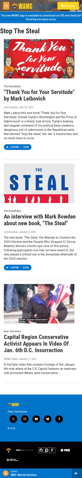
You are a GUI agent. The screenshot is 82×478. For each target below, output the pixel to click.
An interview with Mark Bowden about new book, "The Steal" (40, 220)
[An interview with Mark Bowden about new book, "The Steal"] (39, 183)
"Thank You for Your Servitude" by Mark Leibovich (39, 95)
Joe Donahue (11, 107)
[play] (5, 473)
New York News (12, 331)
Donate (69, 5)
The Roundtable (12, 86)
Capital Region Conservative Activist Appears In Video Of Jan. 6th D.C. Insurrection (36, 344)
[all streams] (77, 473)
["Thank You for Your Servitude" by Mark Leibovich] (39, 59)
